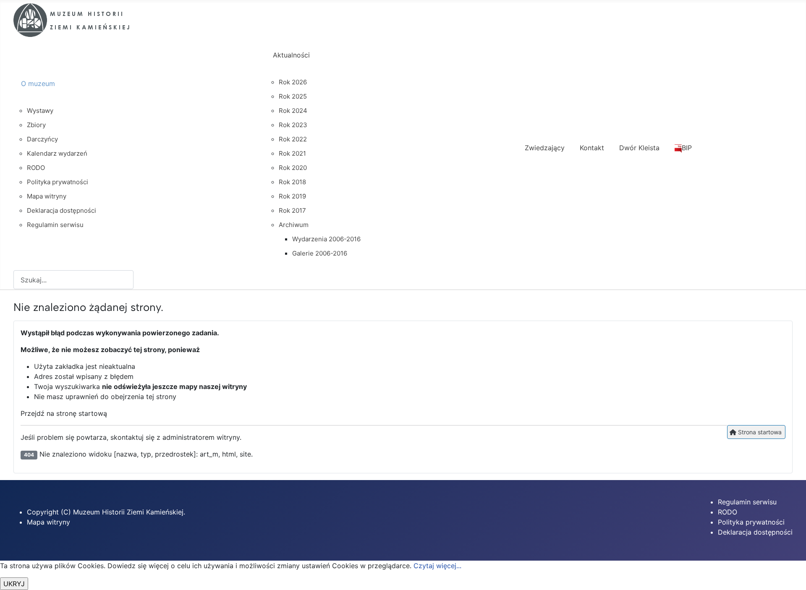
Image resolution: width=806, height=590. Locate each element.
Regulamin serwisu (747, 502)
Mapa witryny (48, 522)
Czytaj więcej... (437, 565)
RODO (727, 512)
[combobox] (73, 279)
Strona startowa (759, 432)
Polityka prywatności (751, 522)
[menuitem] (139, 91)
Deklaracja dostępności (755, 532)
